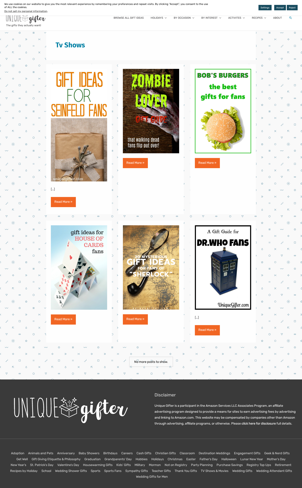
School (46, 471)
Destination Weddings (214, 453)
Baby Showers (89, 453)
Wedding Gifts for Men (152, 477)
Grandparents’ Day (118, 459)
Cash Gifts (143, 453)
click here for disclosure (259, 423)
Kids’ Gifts (123, 465)
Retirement (283, 465)
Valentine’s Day (68, 465)
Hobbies (142, 459)
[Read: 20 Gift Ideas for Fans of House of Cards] (79, 267)
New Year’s (18, 465)
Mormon (155, 465)
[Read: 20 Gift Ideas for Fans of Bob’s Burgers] (223, 111)
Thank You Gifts (186, 471)
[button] (158, 18)
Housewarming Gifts (98, 465)
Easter (191, 459)
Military (140, 465)
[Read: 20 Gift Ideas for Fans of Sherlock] (151, 267)
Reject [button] (292, 7)
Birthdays (110, 453)
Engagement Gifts (247, 453)
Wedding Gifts (242, 471)
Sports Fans (112, 471)
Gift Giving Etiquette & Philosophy (56, 459)
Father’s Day (209, 459)
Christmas (175, 459)
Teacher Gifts (161, 471)
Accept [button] (280, 7)
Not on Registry (176, 465)
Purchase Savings (230, 465)
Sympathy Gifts (136, 471)
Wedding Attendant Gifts (274, 471)
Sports (95, 471)
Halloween (228, 459)
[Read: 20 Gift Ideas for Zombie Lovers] (151, 111)
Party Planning (202, 465)
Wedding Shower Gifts (71, 471)
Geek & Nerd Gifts (277, 453)
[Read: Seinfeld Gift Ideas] (79, 125)
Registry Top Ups (259, 465)
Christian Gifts (165, 453)
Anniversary (66, 453)
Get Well (22, 459)
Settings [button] (265, 7)
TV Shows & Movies (214, 471)
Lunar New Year (251, 459)
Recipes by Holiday (24, 471)
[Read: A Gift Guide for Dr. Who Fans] (223, 267)
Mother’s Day (276, 459)
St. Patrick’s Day (41, 465)
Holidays (157, 459)
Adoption (17, 453)
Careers (127, 453)
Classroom (187, 453)
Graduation (92, 459)
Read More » (63, 203)
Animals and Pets (40, 453)
